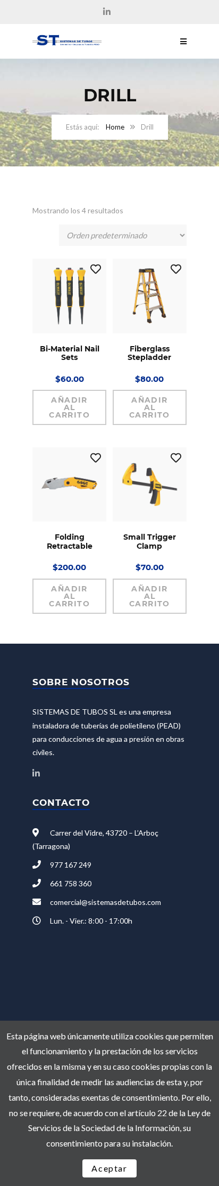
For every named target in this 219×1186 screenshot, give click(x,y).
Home (115, 127)
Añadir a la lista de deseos (95, 269)
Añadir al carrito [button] (69, 407)
